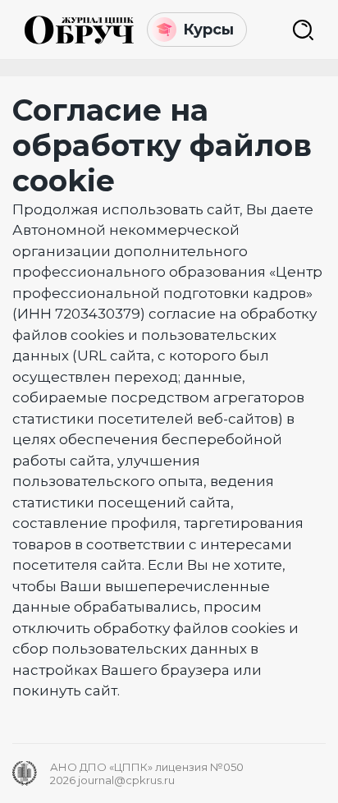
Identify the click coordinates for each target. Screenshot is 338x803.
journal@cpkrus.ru (126, 780)
